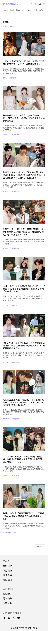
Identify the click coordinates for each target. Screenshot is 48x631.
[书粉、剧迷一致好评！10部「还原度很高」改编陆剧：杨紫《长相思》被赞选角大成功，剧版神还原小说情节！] (24, 325)
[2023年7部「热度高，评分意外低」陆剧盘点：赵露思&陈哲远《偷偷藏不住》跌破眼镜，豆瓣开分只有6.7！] (24, 439)
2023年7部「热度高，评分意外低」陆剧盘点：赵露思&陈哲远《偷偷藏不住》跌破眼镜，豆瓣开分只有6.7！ (22, 459)
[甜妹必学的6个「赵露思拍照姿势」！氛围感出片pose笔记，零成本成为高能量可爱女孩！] (24, 496)
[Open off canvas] (44, 4)
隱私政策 (7, 598)
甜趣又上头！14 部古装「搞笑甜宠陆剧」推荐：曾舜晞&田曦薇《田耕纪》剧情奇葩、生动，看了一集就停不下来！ (23, 232)
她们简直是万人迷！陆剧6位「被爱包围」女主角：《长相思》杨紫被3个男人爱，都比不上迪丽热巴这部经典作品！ (24, 402)
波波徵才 (7, 579)
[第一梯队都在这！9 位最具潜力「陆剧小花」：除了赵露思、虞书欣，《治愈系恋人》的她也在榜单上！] (24, 98)
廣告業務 (7, 575)
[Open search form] (31, 4)
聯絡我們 (7, 570)
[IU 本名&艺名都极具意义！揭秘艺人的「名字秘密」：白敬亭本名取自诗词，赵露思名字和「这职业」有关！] (24, 268)
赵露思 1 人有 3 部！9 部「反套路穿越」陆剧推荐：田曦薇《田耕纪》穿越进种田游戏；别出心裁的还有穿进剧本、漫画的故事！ (24, 175)
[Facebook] (36, 4)
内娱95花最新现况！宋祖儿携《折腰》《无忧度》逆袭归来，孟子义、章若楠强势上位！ (23, 62)
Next (39, 547)
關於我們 (7, 566)
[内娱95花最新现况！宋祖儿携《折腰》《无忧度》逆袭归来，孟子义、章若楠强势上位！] (24, 44)
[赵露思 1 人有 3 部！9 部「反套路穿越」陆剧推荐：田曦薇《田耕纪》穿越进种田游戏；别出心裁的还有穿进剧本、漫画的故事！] (24, 155)
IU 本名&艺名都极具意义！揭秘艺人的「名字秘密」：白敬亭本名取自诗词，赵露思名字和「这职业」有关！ (24, 288)
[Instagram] (40, 4)
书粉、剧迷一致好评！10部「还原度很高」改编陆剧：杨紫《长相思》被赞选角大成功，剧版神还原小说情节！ (24, 345)
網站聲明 (7, 594)
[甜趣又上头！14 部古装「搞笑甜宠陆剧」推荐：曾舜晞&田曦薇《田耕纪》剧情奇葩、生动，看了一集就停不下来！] (24, 212)
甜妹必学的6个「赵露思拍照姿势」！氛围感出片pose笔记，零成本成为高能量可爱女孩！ (23, 516)
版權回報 (7, 603)
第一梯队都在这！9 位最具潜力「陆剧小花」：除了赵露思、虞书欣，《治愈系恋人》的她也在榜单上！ (24, 118)
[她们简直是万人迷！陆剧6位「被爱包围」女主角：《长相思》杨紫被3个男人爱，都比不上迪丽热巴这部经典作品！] (24, 382)
